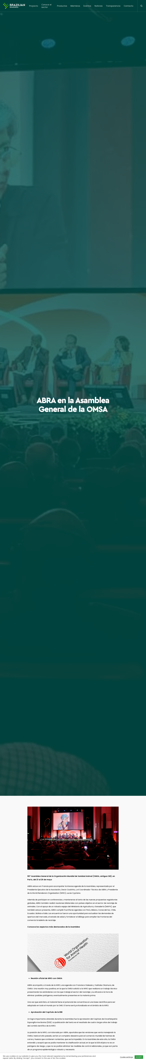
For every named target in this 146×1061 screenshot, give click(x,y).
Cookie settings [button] (126, 1057)
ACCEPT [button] (139, 1057)
